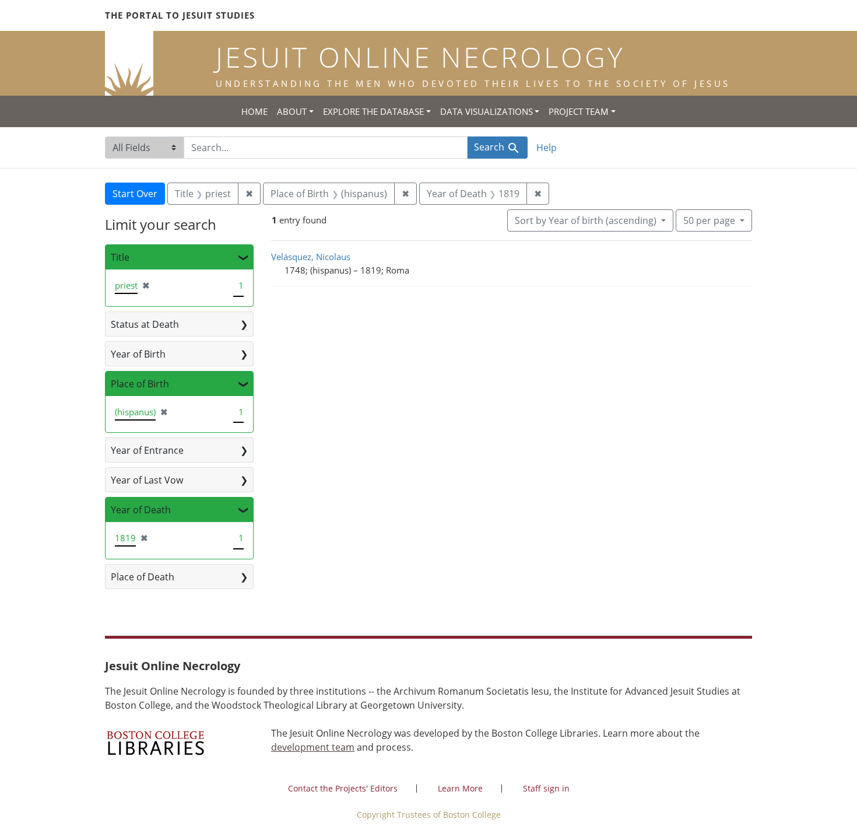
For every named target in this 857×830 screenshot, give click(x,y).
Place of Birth (140, 383)
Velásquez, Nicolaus (310, 256)
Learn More (460, 788)
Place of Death (142, 576)
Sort (585, 220)
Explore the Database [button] (373, 111)
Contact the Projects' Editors (343, 788)
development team (312, 747)
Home (254, 111)
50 (709, 220)
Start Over (135, 193)
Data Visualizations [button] (486, 111)
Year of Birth (138, 354)
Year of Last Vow (147, 480)
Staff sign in (546, 788)
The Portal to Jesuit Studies (180, 15)
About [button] (292, 111)
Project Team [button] (579, 111)
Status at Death (145, 324)
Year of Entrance (147, 450)
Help (546, 147)
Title (120, 257)
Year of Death (141, 509)
